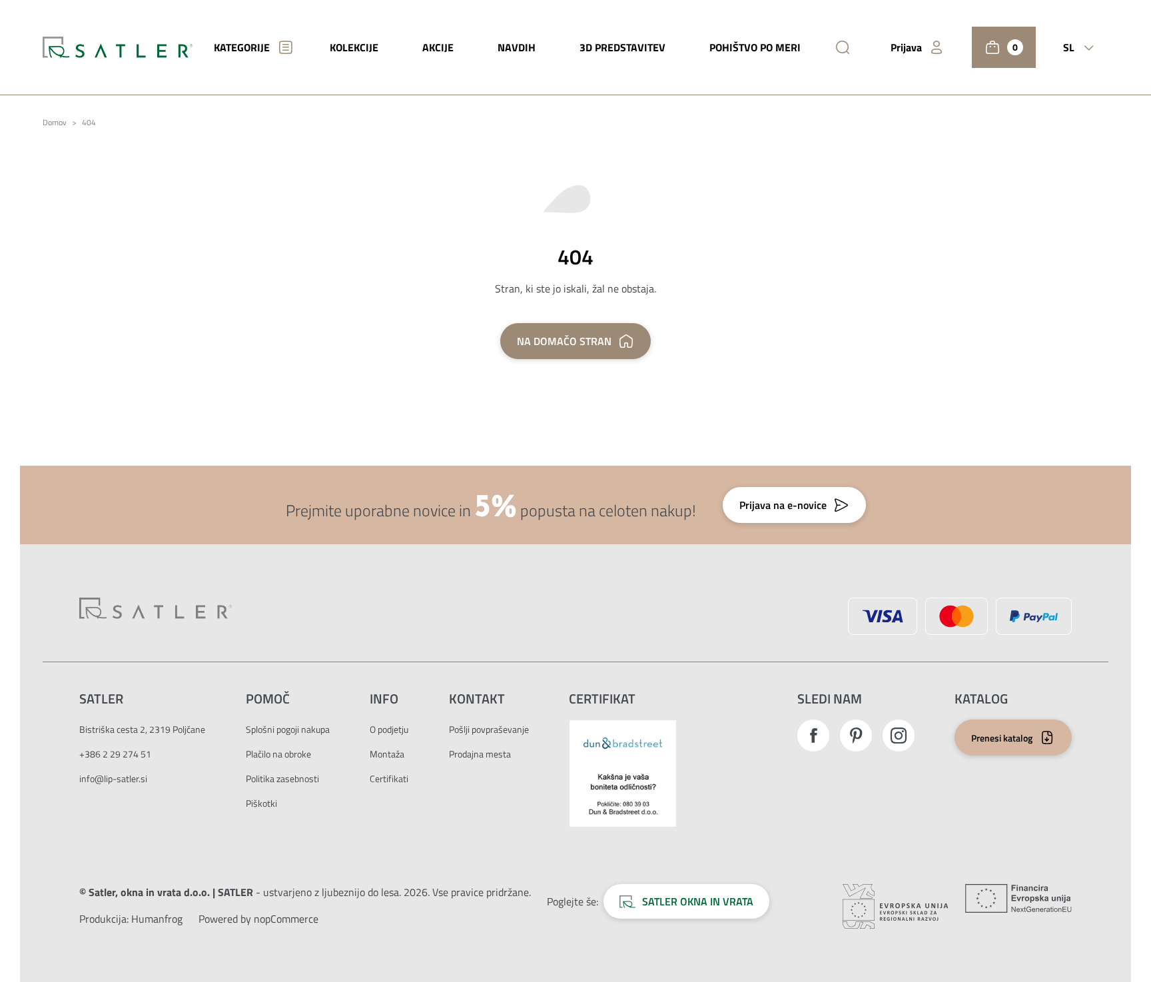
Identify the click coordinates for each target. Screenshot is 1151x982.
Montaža (387, 754)
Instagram (899, 735)
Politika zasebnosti (282, 778)
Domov (55, 123)
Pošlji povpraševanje (489, 729)
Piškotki (261, 803)
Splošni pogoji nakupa (288, 729)
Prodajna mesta (480, 754)
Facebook (813, 735)
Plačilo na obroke (278, 754)
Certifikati (389, 778)
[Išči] (842, 47)
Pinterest (856, 735)
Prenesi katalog (1001, 738)
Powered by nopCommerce (258, 919)
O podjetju (389, 729)
